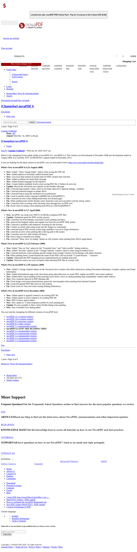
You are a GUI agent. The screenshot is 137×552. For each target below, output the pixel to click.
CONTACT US (8, 453)
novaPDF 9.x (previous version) (20, 321)
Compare (10, 488)
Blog (8, 493)
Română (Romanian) (20, 518)
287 (14, 133)
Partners (9, 476)
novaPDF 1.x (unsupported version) (21, 341)
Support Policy (7, 547)
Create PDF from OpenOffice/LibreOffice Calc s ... (28, 497)
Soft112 (4, 464)
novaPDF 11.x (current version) (19, 316)
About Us (10, 471)
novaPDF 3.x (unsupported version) (21, 336)
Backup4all (65, 461)
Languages (11, 478)
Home (9, 469)
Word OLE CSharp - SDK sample (20, 500)
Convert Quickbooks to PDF (18, 507)
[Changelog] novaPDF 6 (17, 106)
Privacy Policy (35, 547)
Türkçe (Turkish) (19, 521)
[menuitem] (17, 77)
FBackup (74, 461)
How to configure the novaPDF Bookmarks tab (26, 502)
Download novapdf (9, 100)
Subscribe (6, 534)
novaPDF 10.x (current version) (19, 319)
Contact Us (11, 474)
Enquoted (39, 464)
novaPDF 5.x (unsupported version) (21, 331)
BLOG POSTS (7, 424)
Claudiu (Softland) (9, 131)
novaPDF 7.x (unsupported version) (21, 326)
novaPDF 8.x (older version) (18, 324)
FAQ (3, 412)
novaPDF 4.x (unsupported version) (21, 333)
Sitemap (46, 547)
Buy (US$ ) (10, 23)
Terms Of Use (21, 547)
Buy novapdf (23, 100)
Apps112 (12, 464)
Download (10, 483)
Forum (9, 490)
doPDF (104, 461)
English (15, 516)
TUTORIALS (7, 437)
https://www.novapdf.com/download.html (85, 162)
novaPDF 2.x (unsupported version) (21, 338)
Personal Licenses (14, 485)
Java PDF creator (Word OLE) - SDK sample (25, 504)
